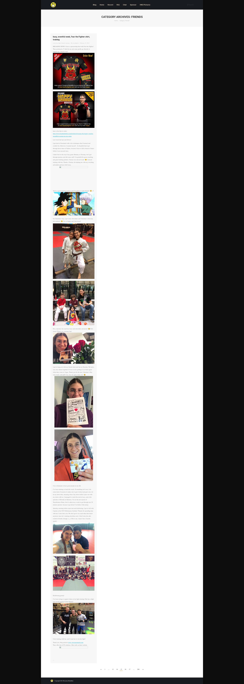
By (75, 43)
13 (113, 669)
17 (129, 669)
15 (121, 669)
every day (55, 43)
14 (117, 669)
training (67, 43)
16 (125, 669)
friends (63, 43)
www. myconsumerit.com (75, 642)
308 (138, 669)
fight (59, 43)
